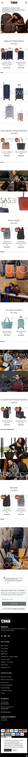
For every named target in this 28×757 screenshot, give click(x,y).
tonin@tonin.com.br (6, 712)
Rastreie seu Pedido (6, 676)
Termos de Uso (5, 682)
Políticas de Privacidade (7, 679)
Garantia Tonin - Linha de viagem (9, 656)
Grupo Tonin (4, 651)
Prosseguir (7, 750)
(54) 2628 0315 (4, 708)
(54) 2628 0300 (5, 703)
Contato (3, 693)
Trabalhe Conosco (5, 667)
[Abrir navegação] (2, 2)
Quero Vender (4, 648)
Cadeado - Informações (7, 662)
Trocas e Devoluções (6, 690)
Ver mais (14, 43)
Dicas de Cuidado (5, 659)
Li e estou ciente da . (13, 608)
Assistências (4, 653)
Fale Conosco (4, 664)
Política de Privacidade (19, 608)
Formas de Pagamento (6, 685)
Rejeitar (14, 750)
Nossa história (4, 645)
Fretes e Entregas (5, 687)
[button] (26, 2)
